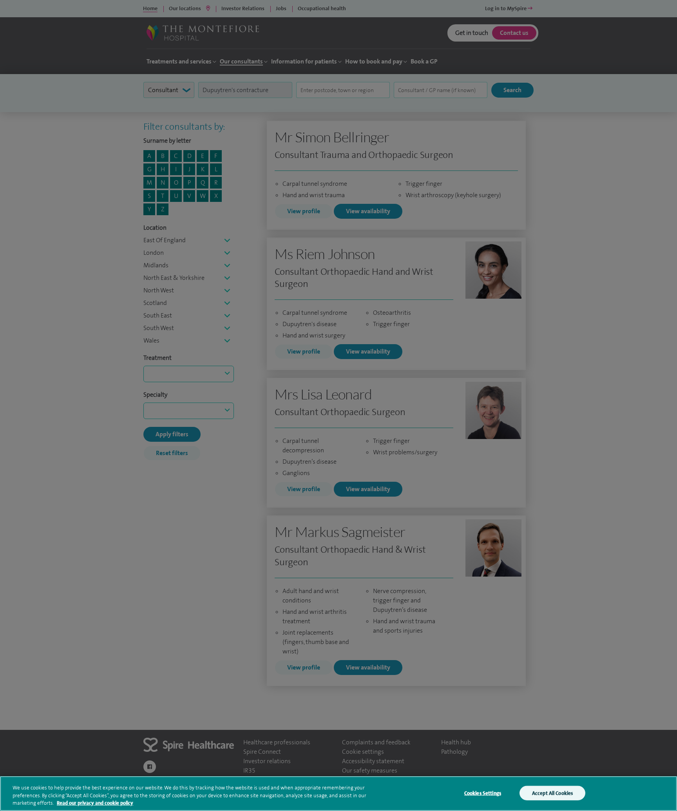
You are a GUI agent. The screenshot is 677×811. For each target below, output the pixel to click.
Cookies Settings (482, 792)
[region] (338, 793)
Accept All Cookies (552, 792)
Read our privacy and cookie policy (95, 803)
